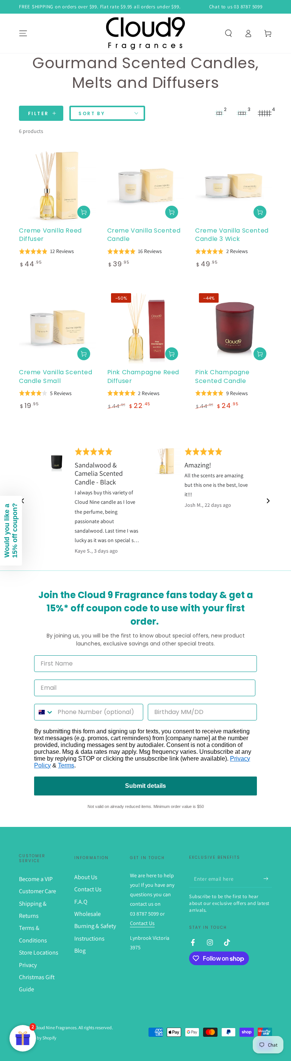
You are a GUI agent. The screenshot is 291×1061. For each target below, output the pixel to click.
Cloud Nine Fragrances (55, 1027)
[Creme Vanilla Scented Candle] (145, 185)
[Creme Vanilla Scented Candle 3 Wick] (233, 185)
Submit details (145, 786)
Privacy (28, 965)
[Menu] (23, 33)
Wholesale (87, 914)
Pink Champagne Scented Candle (222, 376)
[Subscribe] (267, 878)
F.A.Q (81, 902)
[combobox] (44, 712)
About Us (85, 877)
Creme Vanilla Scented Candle (144, 234)
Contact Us (88, 889)
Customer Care (37, 891)
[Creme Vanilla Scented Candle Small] (57, 327)
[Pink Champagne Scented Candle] (233, 327)
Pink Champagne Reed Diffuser (143, 376)
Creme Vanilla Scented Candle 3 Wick (232, 234)
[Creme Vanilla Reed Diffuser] (57, 185)
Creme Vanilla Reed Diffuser (50, 234)
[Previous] (23, 500)
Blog (80, 951)
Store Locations (38, 952)
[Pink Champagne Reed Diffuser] (145, 327)
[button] (228, 33)
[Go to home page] (145, 33)
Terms (66, 765)
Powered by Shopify (37, 1038)
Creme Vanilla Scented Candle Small (55, 376)
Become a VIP (36, 879)
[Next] (268, 500)
